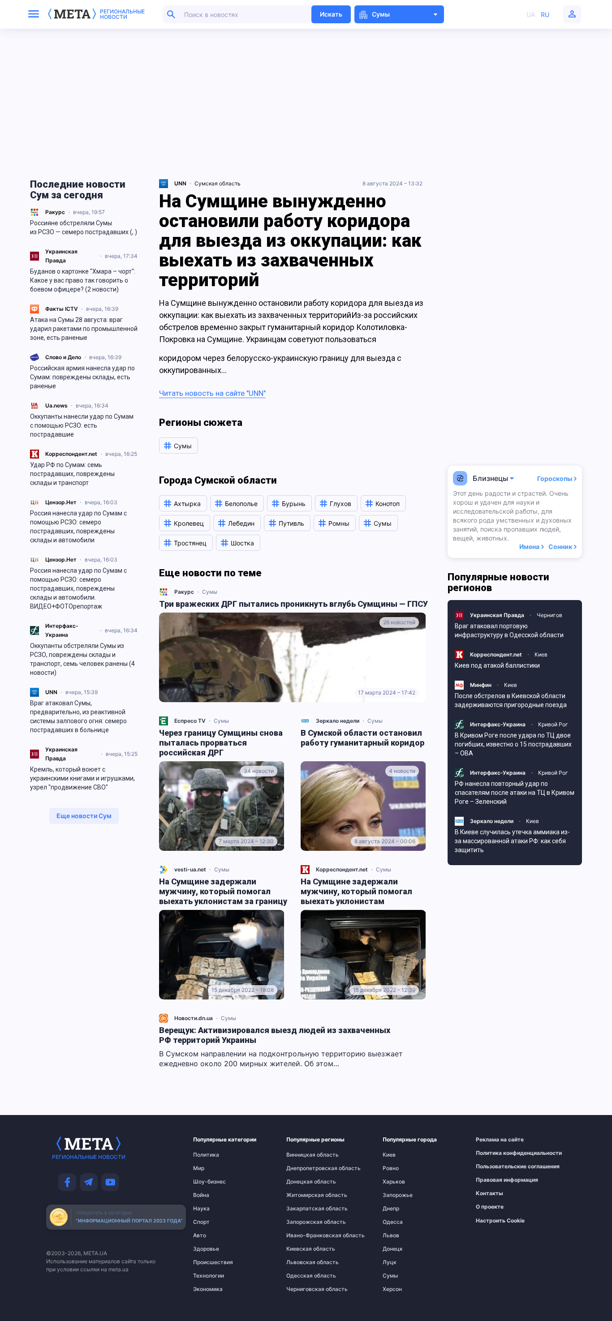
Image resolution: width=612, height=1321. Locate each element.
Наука (201, 1208)
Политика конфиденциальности (496, 1153)
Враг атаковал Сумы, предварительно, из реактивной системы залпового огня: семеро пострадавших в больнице (78, 716)
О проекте (490, 1207)
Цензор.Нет (61, 502)
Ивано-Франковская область (304, 1235)
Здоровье (206, 1249)
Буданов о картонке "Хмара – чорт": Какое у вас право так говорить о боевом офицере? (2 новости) (82, 280)
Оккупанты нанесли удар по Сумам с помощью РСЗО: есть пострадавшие (82, 425)
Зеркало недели (337, 720)
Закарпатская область (304, 1208)
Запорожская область (304, 1222)
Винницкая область (304, 1155)
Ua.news (56, 405)
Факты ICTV (61, 308)
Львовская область (304, 1262)
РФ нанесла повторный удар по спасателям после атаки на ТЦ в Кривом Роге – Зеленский (514, 792)
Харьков (394, 1182)
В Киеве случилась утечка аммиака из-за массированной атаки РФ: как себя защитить (512, 841)
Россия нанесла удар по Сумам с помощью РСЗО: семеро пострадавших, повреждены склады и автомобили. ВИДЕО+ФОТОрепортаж (78, 588)
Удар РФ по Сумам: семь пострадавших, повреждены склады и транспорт (72, 473)
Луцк (390, 1262)
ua (530, 14)
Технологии (208, 1276)
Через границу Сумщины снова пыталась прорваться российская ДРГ (221, 742)
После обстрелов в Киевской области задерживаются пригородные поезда (511, 700)
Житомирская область (304, 1195)
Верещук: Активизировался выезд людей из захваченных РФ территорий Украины (274, 1035)
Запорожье (398, 1195)
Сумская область (217, 183)
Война (201, 1195)
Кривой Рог (553, 724)
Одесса (393, 1222)
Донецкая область (304, 1182)
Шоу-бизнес (209, 1182)
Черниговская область (304, 1289)
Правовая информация (496, 1180)
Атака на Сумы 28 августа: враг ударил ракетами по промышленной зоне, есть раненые (84, 328)
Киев (540, 654)
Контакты (489, 1193)
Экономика (208, 1289)
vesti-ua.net (190, 869)
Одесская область (304, 1276)
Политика (206, 1155)
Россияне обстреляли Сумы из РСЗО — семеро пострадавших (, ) (83, 227)
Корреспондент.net (71, 453)
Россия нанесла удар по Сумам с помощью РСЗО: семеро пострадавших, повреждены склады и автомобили (78, 527)
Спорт (201, 1222)
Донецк (393, 1249)
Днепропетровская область (304, 1168)
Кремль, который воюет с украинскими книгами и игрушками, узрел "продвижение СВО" (82, 778)
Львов (391, 1235)
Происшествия (210, 1262)
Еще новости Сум (84, 815)
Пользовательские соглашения (496, 1166)
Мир (198, 1168)
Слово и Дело (63, 357)
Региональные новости (122, 14)
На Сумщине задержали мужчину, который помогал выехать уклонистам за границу (223, 891)
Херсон (392, 1289)
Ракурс (55, 212)
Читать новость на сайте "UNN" (212, 393)
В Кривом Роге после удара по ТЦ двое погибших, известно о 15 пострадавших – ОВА (513, 744)
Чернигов (549, 615)
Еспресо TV (190, 720)
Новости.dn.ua (193, 1018)
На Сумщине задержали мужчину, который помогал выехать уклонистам (356, 891)
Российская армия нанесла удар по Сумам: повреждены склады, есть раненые (82, 377)
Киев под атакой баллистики (497, 665)
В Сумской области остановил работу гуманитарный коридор (362, 737)
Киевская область (304, 1249)
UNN (51, 692)
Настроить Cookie (500, 1221)
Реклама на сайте (496, 1140)
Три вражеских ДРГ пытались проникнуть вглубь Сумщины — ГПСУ (293, 604)
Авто (199, 1235)
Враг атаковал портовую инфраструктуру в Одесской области (509, 630)
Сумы (209, 591)
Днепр (391, 1208)
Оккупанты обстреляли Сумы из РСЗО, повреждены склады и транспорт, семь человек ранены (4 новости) (82, 659)
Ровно (391, 1168)
